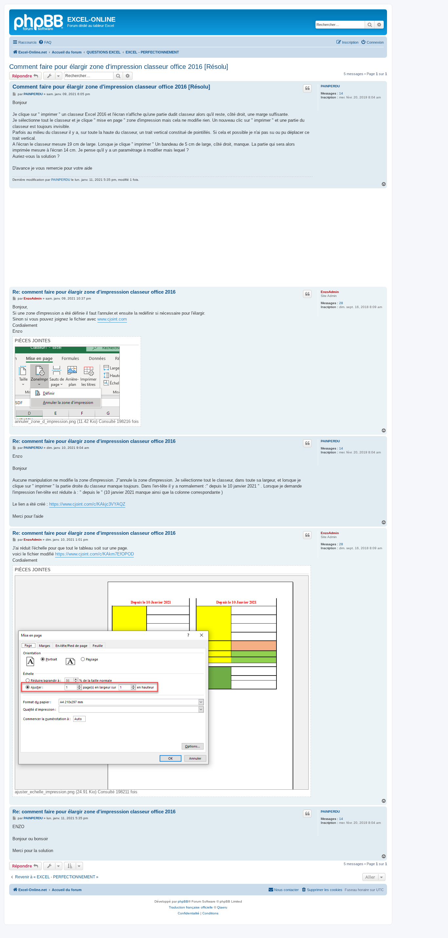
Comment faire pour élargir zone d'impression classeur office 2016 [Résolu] (118, 66)
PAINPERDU (330, 86)
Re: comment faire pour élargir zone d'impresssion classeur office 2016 (93, 292)
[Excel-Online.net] (39, 21)
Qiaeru (222, 907)
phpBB (183, 901)
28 (341, 303)
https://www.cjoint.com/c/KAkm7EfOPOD (94, 554)
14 (341, 93)
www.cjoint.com (112, 319)
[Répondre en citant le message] (307, 88)
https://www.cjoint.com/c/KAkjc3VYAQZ (87, 504)
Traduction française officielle (191, 907)
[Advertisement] (198, 237)
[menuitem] (44, 42)
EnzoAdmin (330, 292)
